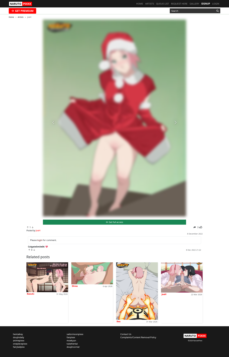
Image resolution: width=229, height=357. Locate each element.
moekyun (71, 340)
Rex (118, 321)
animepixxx (18, 340)
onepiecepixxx (20, 343)
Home (139, 3)
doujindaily (18, 337)
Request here (179, 3)
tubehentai (72, 343)
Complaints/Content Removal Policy (138, 337)
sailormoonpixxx (75, 334)
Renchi (30, 293)
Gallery (194, 3)
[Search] (217, 10)
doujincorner (73, 346)
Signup (205, 3)
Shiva (75, 286)
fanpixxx (71, 337)
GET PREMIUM (24, 11)
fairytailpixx (19, 346)
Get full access (115, 222)
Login (215, 3)
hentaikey (18, 334)
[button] (53, 123)
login (39, 240)
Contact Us (125, 334)
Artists (149, 3)
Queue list (162, 3)
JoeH (164, 294)
